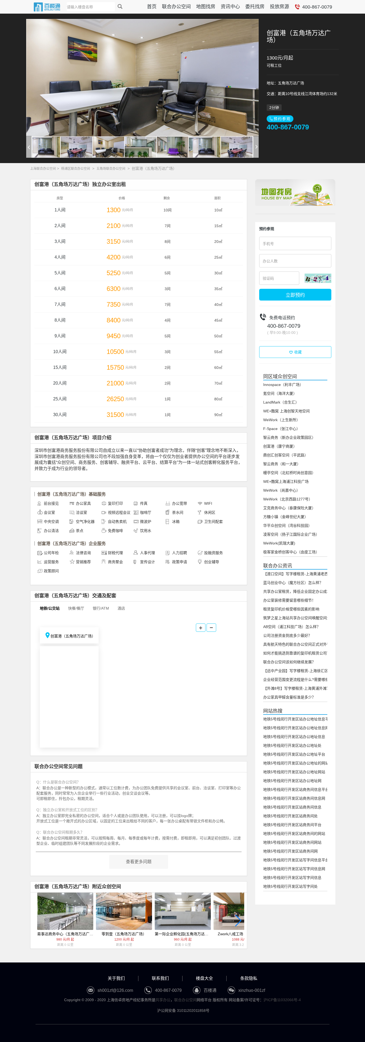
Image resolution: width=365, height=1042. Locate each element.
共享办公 (163, 1000)
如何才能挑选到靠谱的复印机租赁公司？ (297, 653)
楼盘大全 (204, 978)
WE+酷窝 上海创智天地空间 (286, 411)
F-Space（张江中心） (281, 429)
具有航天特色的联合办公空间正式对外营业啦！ (302, 644)
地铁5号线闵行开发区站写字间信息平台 (296, 860)
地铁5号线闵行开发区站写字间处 (290, 886)
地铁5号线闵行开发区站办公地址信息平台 (298, 719)
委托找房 (255, 6)
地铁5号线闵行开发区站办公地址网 (292, 781)
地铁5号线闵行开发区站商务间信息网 (294, 798)
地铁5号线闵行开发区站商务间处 (290, 816)
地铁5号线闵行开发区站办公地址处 (292, 745)
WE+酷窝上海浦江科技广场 (286, 481)
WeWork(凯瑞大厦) (279, 543)
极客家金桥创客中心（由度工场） (291, 552)
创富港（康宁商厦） (280, 446)
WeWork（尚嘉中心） (281, 490)
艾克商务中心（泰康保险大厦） (289, 508)
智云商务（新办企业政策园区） (289, 437)
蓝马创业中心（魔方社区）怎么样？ (293, 583)
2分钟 (274, 107)
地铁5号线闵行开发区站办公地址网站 (294, 772)
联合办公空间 (176, 6)
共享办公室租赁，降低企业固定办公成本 (297, 591)
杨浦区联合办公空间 (75, 169)
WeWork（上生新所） (281, 420)
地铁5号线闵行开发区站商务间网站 (292, 842)
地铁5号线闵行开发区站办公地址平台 (294, 754)
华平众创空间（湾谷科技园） (287, 525)
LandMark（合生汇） (281, 402)
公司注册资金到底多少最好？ (287, 635)
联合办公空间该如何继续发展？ (289, 662)
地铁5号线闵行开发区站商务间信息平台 (296, 789)
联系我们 (160, 978)
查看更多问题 (139, 861)
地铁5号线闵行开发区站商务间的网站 (294, 833)
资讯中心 (230, 6)
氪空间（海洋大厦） (280, 393)
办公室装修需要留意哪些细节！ (289, 600)
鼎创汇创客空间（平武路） (285, 455)
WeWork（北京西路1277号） (287, 499)
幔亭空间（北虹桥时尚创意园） (289, 473)
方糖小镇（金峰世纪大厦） (285, 517)
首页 (152, 6)
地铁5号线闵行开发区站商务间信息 (292, 807)
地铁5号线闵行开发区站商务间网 (290, 851)
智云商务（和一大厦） (282, 464)
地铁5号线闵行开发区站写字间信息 (292, 877)
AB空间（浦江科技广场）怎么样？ (291, 627)
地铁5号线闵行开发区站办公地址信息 (294, 737)
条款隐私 (248, 978)
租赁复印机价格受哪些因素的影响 (291, 609)
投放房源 (279, 6)
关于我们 (116, 978)
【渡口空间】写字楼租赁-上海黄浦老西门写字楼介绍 (307, 574)
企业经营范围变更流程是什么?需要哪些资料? (301, 679)
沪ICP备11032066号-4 (282, 1000)
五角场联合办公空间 (110, 169)
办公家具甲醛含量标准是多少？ (289, 697)
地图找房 (205, 6)
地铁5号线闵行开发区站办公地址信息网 (296, 728)
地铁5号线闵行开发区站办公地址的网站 (296, 763)
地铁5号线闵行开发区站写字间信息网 (294, 869)
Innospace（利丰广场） (283, 384)
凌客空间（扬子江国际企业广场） (291, 534)
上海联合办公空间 (43, 169)
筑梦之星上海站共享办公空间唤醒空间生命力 (300, 618)
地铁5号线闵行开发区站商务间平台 (292, 825)
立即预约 (295, 294)
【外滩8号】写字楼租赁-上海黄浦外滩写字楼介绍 (304, 688)
